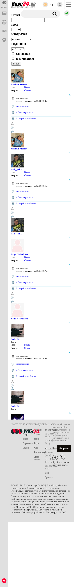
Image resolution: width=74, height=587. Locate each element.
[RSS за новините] (62, 457)
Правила (48, 477)
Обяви (26, 448)
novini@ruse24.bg (51, 442)
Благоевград (39, 452)
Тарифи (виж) (49, 454)
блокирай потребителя (26, 118)
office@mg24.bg (51, 467)
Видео (25, 439)
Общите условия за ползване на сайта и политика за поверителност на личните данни (40, 492)
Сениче (27, 90)
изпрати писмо (22, 106)
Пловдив (38, 430)
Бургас (37, 443)
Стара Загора (37, 458)
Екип (47, 473)
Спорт (25, 434)
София (37, 434)
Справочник (28, 443)
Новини (26, 430)
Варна (36, 439)
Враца (27, 87)
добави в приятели (24, 112)
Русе (36, 448)
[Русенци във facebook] (55, 457)
